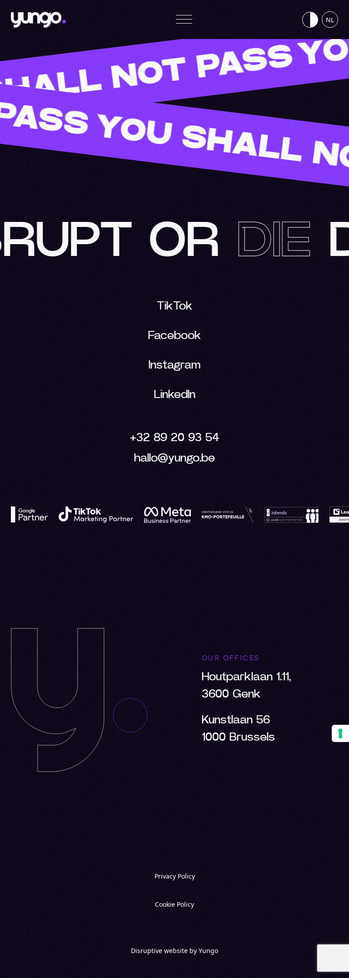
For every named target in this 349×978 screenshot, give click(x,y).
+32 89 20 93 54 (174, 437)
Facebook (174, 335)
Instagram (174, 365)
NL (330, 19)
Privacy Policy (175, 876)
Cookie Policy (174, 904)
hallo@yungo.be (174, 458)
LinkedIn (174, 394)
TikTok (175, 306)
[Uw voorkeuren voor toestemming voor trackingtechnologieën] (340, 733)
